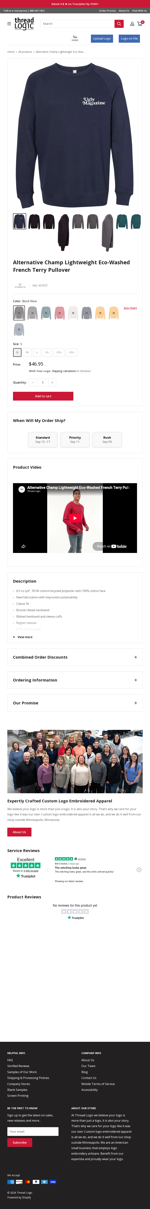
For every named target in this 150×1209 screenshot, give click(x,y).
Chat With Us (139, 10)
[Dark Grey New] (32, 313)
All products (25, 51)
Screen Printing (18, 1096)
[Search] (119, 24)
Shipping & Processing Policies (28, 1078)
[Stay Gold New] (114, 313)
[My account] (132, 24)
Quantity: (20, 382)
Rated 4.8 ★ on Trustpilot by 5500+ (75, 4)
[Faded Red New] (59, 313)
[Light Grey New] (73, 313)
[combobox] (77, 24)
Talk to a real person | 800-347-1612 (23, 10)
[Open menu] (9, 23)
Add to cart (43, 396)
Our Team (88, 1066)
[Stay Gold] (100, 313)
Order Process (107, 10)
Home (11, 51)
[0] (139, 24)
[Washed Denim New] (19, 329)
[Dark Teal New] (46, 313)
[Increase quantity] (52, 382)
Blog (84, 1072)
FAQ (10, 1060)
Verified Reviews (18, 1066)
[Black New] (19, 313)
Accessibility (89, 1090)
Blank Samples (17, 1090)
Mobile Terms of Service (98, 1084)
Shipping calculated (64, 371)
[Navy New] (87, 313)
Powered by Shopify (19, 1197)
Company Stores (18, 1084)
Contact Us (88, 1078)
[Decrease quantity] (33, 382)
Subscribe (20, 1143)
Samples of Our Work (22, 1072)
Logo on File (129, 38)
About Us (124, 10)
